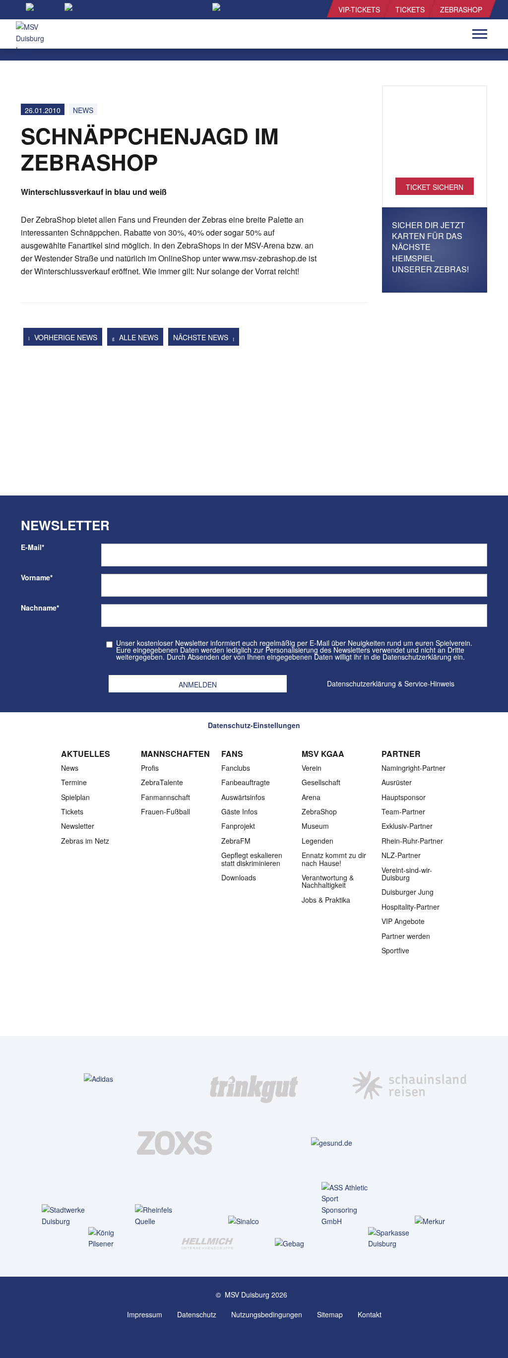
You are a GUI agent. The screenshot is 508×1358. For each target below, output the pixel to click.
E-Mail (32, 547)
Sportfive (395, 950)
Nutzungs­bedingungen (266, 1314)
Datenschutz (196, 1314)
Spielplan (75, 797)
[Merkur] (440, 1221)
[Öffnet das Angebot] (434, 137)
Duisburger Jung (407, 892)
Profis (150, 768)
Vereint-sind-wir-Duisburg (406, 873)
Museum (315, 826)
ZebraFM (236, 841)
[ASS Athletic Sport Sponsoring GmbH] (347, 1204)
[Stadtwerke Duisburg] (67, 1215)
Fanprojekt (238, 826)
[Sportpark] (263, 1337)
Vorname (37, 577)
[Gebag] (300, 1243)
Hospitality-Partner (410, 907)
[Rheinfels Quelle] (160, 1215)
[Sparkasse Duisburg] (393, 1238)
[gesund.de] (331, 1142)
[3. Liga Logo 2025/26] (253, 1005)
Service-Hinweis (429, 683)
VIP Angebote (403, 921)
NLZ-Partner (401, 855)
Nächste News (201, 337)
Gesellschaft (321, 782)
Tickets (410, 9)
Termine (74, 782)
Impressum (144, 1314)
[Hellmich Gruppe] (207, 1243)
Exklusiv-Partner (407, 826)
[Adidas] (98, 1078)
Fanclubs (235, 768)
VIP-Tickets (359, 9)
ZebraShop (461, 9)
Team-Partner (403, 811)
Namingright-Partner (413, 768)
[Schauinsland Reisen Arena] (244, 1337)
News (83, 110)
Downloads (238, 877)
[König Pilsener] (113, 1238)
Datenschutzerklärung (361, 683)
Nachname (40, 607)
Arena (311, 797)
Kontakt (369, 1314)
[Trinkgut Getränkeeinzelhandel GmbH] (254, 1078)
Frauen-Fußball (165, 811)
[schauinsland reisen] (409, 1078)
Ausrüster (396, 782)
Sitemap (330, 1314)
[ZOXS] (176, 1142)
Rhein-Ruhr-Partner (412, 841)
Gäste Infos (239, 811)
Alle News (137, 337)
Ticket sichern (434, 187)
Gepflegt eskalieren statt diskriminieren (251, 858)
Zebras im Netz (85, 841)
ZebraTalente (162, 782)
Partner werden (405, 936)
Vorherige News (64, 337)
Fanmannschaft (165, 797)
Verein (311, 768)
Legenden (317, 841)
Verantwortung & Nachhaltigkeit (328, 881)
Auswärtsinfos (243, 797)
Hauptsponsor (403, 797)
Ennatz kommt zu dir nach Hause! (334, 858)
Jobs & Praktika (326, 900)
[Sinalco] (253, 1221)
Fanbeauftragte (245, 782)
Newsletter (77, 826)
